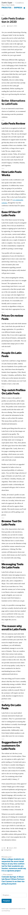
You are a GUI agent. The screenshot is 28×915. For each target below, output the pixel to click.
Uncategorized (7, 850)
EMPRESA (18, 8)
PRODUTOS (6, 8)
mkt (4, 26)
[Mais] (24, 8)
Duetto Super (7, 3)
